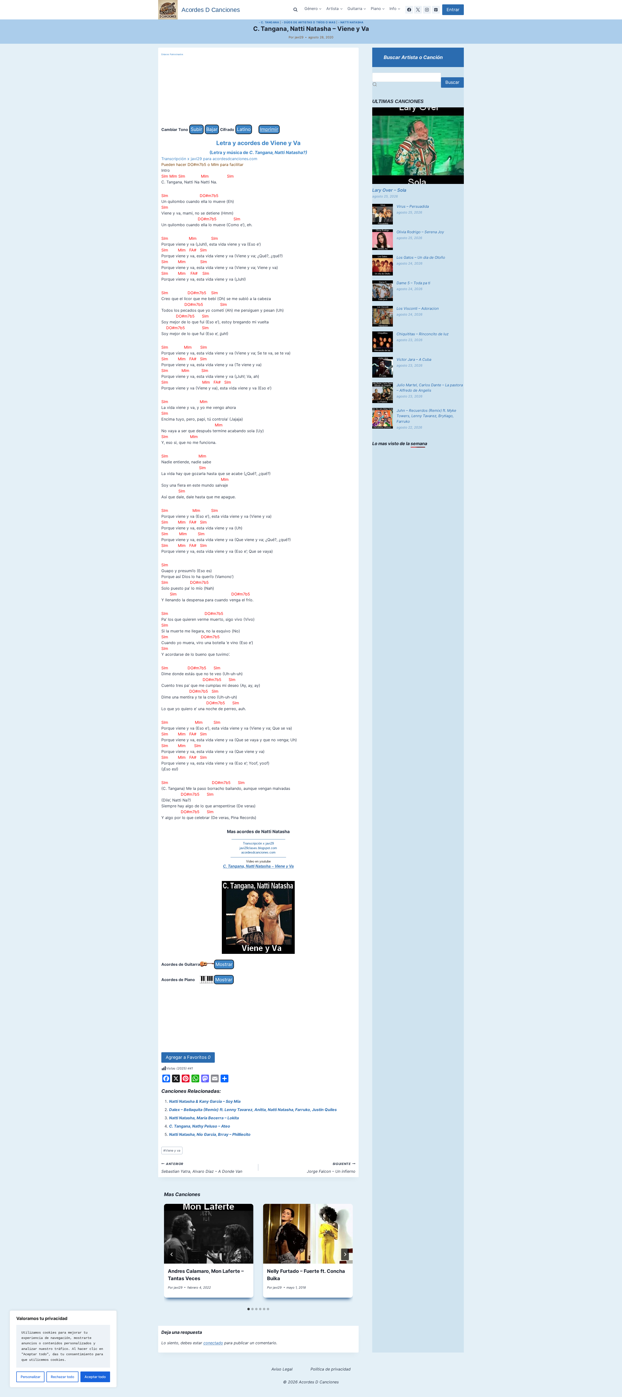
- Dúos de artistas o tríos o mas (308, 22)
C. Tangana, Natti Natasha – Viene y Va (258, 866)
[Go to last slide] (172, 1254)
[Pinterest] (436, 10)
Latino (244, 129)
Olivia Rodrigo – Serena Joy (420, 232)
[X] (418, 10)
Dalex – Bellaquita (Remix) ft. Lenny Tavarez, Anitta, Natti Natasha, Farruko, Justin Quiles (253, 1109)
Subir (196, 129)
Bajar (211, 129)
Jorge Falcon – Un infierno (331, 1168)
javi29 (299, 37)
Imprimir (269, 129)
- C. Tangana (269, 22)
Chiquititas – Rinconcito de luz (423, 334)
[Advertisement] (258, 91)
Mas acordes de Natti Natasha (258, 831)
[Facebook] (409, 10)
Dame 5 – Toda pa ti (413, 283)
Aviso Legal (282, 1369)
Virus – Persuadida (413, 206)
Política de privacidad (331, 1369)
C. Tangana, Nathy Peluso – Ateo (199, 1126)
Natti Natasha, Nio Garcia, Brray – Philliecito (210, 1134)
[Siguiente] (345, 1254)
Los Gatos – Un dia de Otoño (421, 257)
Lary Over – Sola (389, 190)
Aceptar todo (95, 1377)
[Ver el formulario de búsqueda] (295, 9)
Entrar (453, 9)
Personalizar (30, 1377)
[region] (63, 1349)
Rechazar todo (62, 1377)
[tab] (248, 1309)
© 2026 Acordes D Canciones (311, 1382)
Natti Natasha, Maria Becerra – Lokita (204, 1117)
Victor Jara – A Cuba (414, 359)
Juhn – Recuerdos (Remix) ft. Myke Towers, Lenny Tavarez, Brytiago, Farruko (426, 416)
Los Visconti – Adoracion (418, 308)
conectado (213, 1342)
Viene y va (171, 1150)
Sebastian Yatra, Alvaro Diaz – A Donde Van (201, 1168)
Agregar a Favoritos (188, 1057)
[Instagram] (427, 10)
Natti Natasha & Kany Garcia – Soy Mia (205, 1101)
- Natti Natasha (350, 22)
